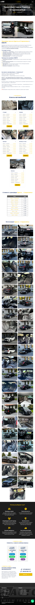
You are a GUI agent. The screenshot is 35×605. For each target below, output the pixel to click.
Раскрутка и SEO (4, 602)
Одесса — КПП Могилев (14, 213)
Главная (14, 12)
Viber (12, 559)
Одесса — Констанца (14, 209)
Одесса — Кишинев (14, 200)
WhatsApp (12, 556)
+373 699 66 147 (6, 591)
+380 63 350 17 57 (6, 595)
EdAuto (9, 602)
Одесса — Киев (14, 211)
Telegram (12, 554)
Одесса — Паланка (14, 203)
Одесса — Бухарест (14, 207)
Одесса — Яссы (14, 205)
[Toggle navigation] (32, 2)
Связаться (25, 574)
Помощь (29, 602)
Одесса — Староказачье (14, 198)
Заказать (9, 126)
